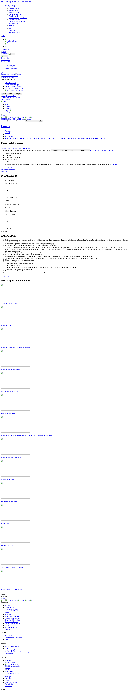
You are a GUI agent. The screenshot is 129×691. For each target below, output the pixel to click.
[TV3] (8, 96)
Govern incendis (14, 9)
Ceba (19, 148)
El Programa (9, 136)
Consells (7, 133)
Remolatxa (26, 148)
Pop (22, 148)
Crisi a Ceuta (13, 27)
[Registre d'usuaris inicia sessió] (11, 54)
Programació (10, 97)
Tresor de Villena (14, 19)
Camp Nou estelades (15, 14)
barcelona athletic (14, 32)
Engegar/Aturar (56, 150)
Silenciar (64, 150)
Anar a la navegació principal (10, 2)
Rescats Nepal (13, 7)
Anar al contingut (25, 2)
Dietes (7, 134)
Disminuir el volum (84, 150)
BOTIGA (15, 119)
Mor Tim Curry (14, 23)
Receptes (8, 131)
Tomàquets (4, 148)
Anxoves (11, 148)
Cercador (4, 121)
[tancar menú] (3, 101)
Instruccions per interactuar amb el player (103, 150)
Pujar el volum (73, 150)
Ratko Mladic (13, 10)
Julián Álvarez (13, 30)
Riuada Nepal (13, 16)
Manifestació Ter (14, 12)
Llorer (15, 148)
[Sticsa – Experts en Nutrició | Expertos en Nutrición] (113, 164)
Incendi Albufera (10, 5)
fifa (10, 29)
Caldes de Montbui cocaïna (17, 21)
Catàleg (17, 97)
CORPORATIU (6, 50)
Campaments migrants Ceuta (18, 18)
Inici (6, 105)
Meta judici (12, 25)
